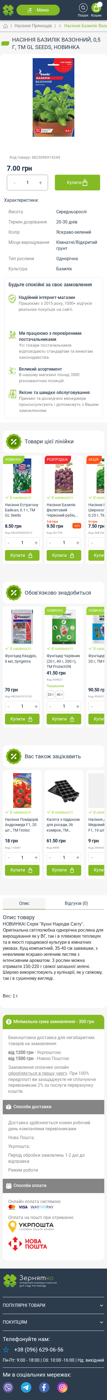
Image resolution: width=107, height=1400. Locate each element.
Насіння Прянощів (33, 25)
